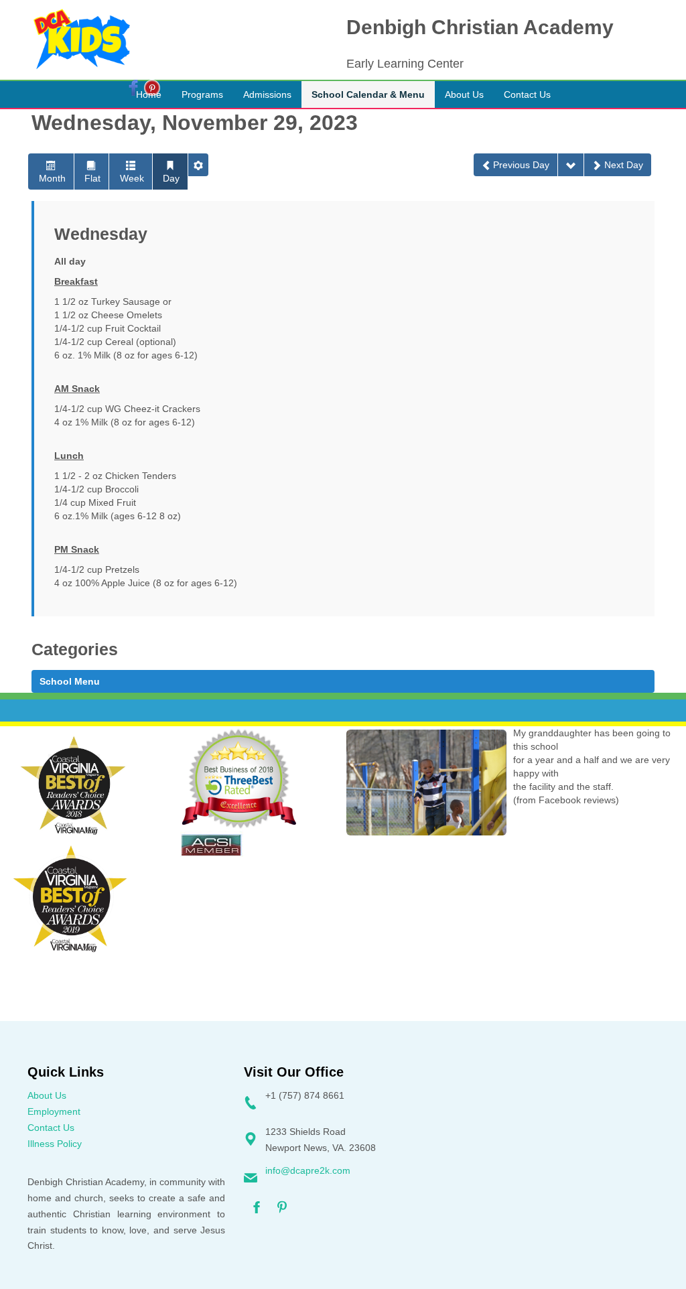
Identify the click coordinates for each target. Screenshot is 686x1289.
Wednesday (100, 234)
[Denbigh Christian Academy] (81, 39)
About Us (46, 1095)
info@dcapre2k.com (307, 1170)
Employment (53, 1111)
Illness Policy (54, 1143)
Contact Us (50, 1127)
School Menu (70, 681)
